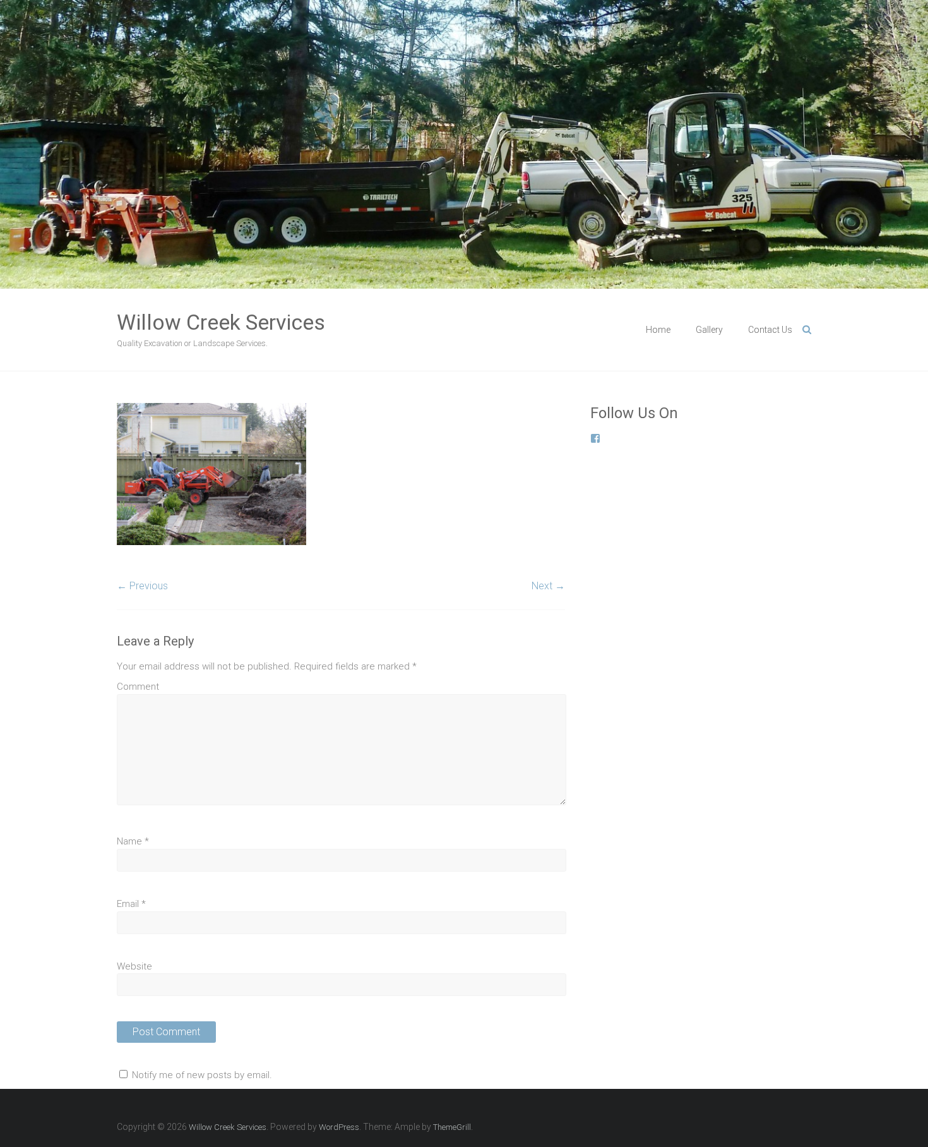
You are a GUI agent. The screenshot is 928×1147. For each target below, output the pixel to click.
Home (658, 330)
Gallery (709, 330)
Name (133, 841)
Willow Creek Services (221, 322)
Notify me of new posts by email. (202, 1075)
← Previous (142, 586)
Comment (138, 686)
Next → (548, 586)
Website (134, 966)
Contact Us (770, 330)
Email (131, 904)
